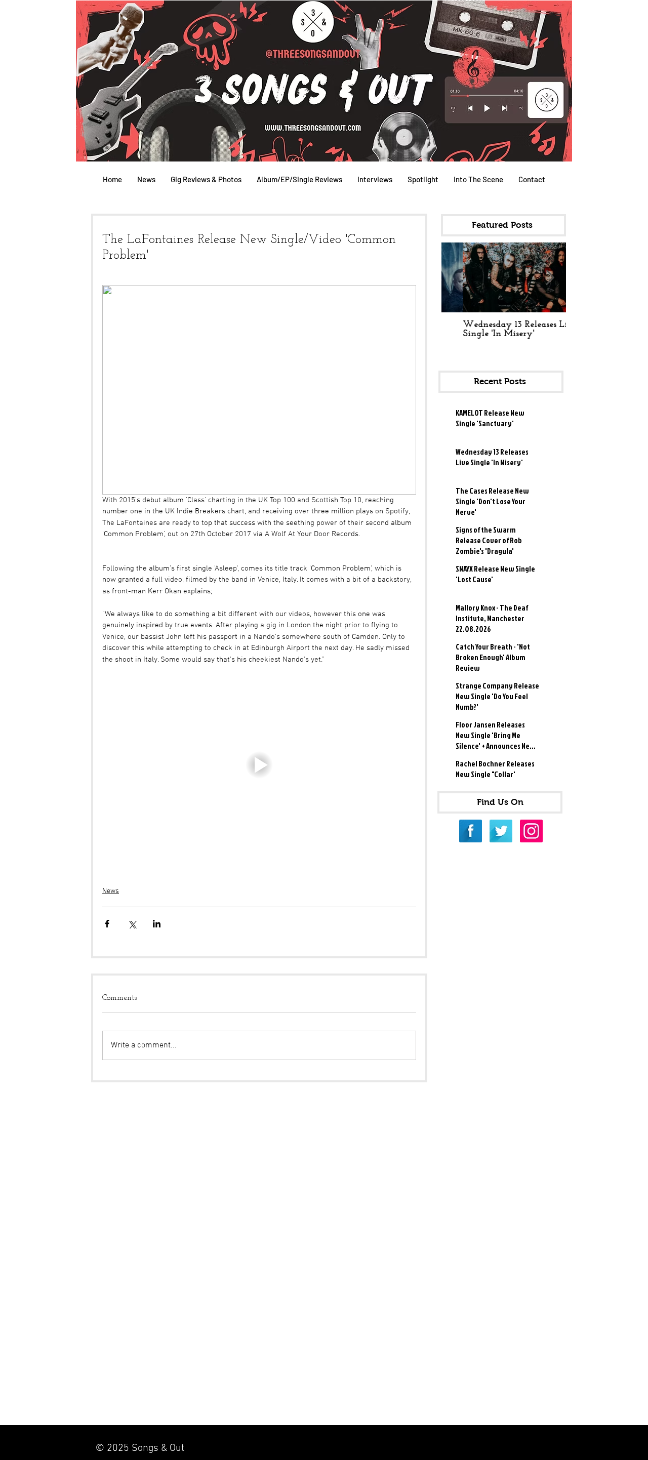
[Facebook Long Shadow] (470, 831)
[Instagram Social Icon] (531, 831)
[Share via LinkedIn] (156, 923)
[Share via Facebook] (107, 923)
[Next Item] (549, 278)
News (110, 891)
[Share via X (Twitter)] (132, 923)
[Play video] (259, 765)
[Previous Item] (457, 278)
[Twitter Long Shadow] (501, 831)
